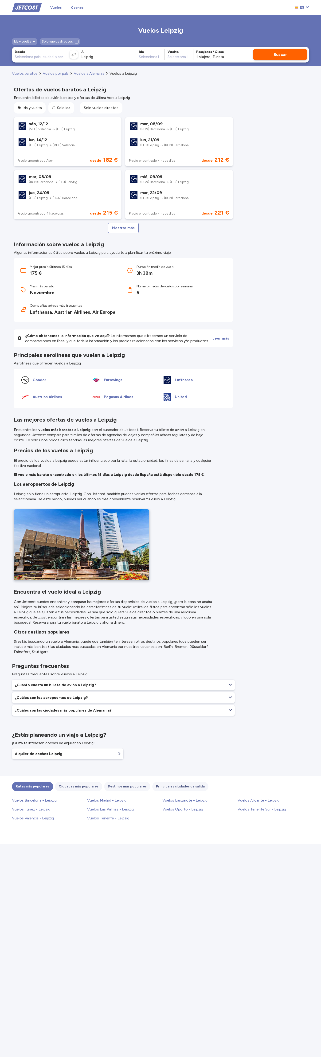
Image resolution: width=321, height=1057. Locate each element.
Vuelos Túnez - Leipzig (31, 809)
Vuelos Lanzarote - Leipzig (184, 800)
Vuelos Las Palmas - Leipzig (110, 809)
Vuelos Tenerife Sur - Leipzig (262, 809)
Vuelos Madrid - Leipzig (106, 800)
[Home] (27, 7)
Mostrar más (123, 228)
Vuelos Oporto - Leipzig (182, 809)
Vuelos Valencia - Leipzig (33, 818)
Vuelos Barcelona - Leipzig (34, 800)
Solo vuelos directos (101, 108)
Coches (77, 8)
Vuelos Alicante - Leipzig (258, 800)
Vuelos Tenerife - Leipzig (108, 818)
